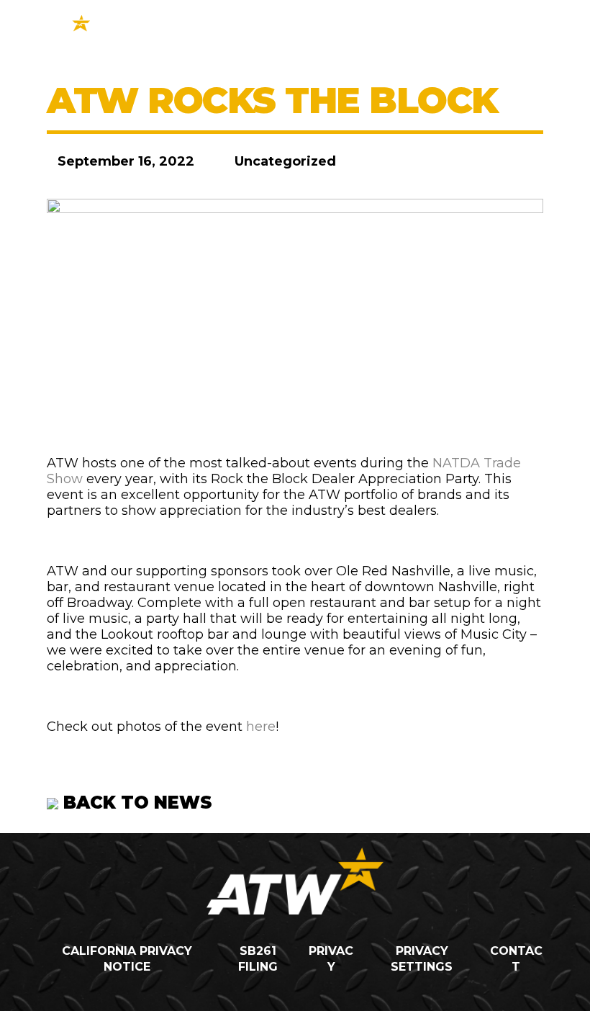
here (261, 726)
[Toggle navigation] (514, 29)
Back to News (135, 802)
